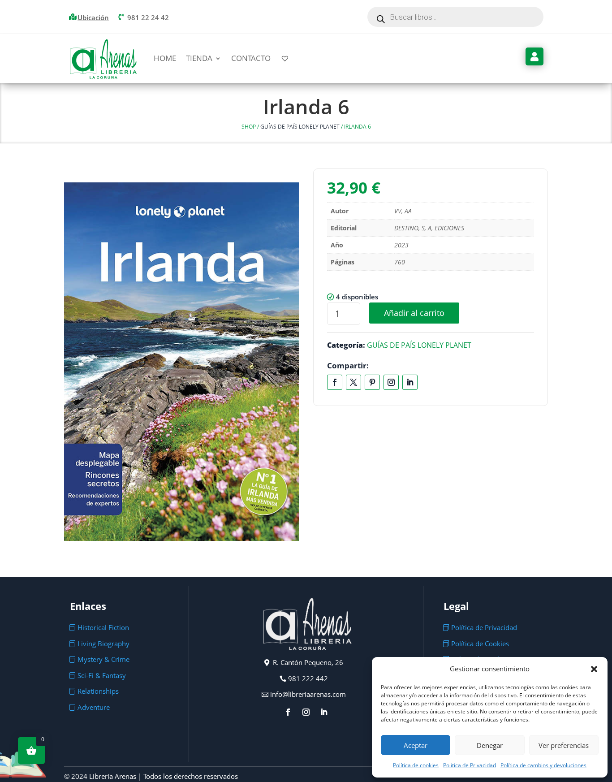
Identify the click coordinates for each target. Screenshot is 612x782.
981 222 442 (308, 678)
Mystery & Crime (103, 659)
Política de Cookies (480, 643)
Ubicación (93, 17)
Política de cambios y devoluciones (543, 765)
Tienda (199, 58)
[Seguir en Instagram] (391, 382)
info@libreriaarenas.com (308, 694)
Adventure (94, 707)
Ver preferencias (564, 745)
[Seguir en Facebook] (334, 382)
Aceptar (415, 745)
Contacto (251, 58)
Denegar (490, 745)
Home (165, 58)
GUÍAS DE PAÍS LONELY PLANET (300, 126)
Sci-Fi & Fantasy (102, 675)
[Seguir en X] (353, 382)
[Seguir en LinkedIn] (410, 382)
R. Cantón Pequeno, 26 (308, 662)
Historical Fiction (103, 627)
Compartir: (348, 365)
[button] (594, 669)
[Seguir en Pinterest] (372, 382)
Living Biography (103, 643)
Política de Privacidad (484, 627)
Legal (456, 606)
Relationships (98, 691)
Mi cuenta (534, 56)
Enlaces (88, 606)
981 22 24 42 (148, 17)
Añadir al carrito (414, 312)
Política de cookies (416, 765)
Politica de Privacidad (469, 765)
